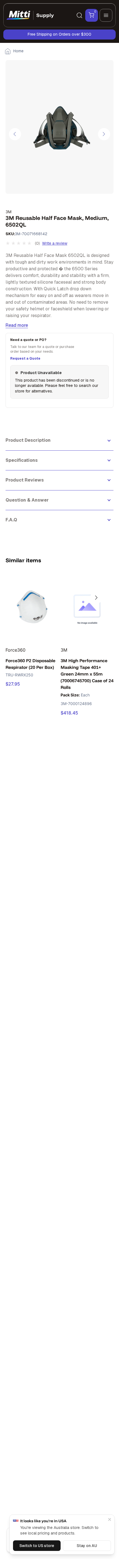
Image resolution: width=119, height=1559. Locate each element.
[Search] (79, 15)
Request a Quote (25, 358)
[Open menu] (106, 15)
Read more (17, 325)
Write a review (54, 243)
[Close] (109, 1519)
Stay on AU (87, 1545)
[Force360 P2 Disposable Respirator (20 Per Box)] (32, 606)
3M (8, 211)
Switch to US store (36, 1545)
